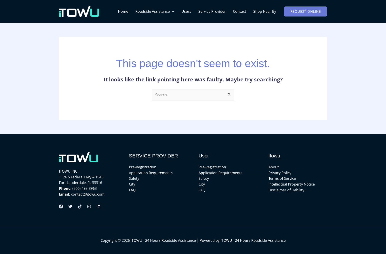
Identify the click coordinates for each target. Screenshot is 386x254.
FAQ (132, 190)
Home (123, 11)
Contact (239, 11)
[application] (172, 11)
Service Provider (212, 11)
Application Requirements (151, 172)
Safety (134, 178)
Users (186, 11)
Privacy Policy (280, 172)
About (274, 167)
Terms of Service (282, 178)
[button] (305, 11)
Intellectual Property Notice (292, 184)
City (132, 184)
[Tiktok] (80, 206)
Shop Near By (264, 11)
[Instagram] (89, 206)
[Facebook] (61, 206)
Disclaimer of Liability (286, 190)
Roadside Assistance (152, 11)
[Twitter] (70, 206)
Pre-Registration (142, 167)
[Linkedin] (98, 206)
